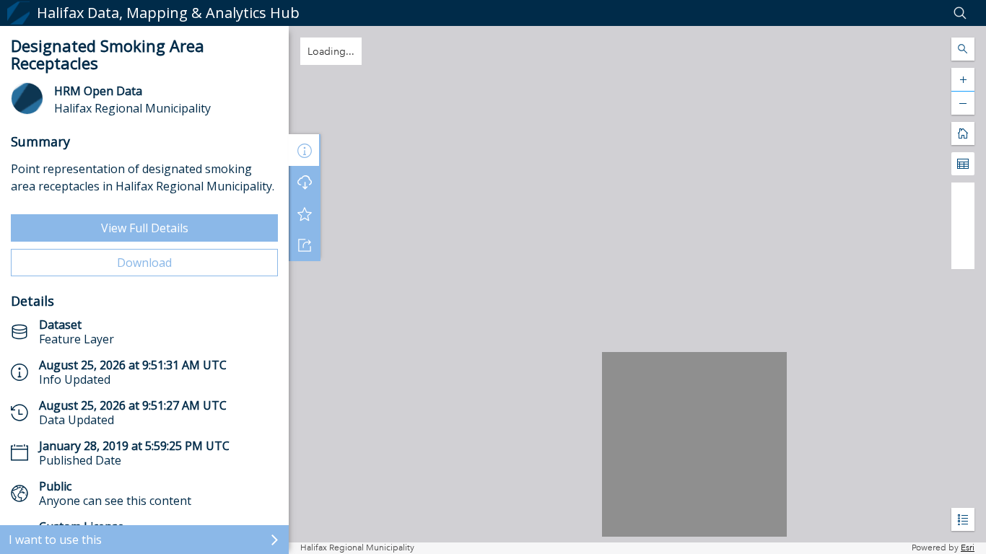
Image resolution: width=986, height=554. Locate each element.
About (304, 150)
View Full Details (144, 228)
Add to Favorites (304, 213)
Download (144, 263)
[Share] (304, 245)
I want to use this (55, 540)
